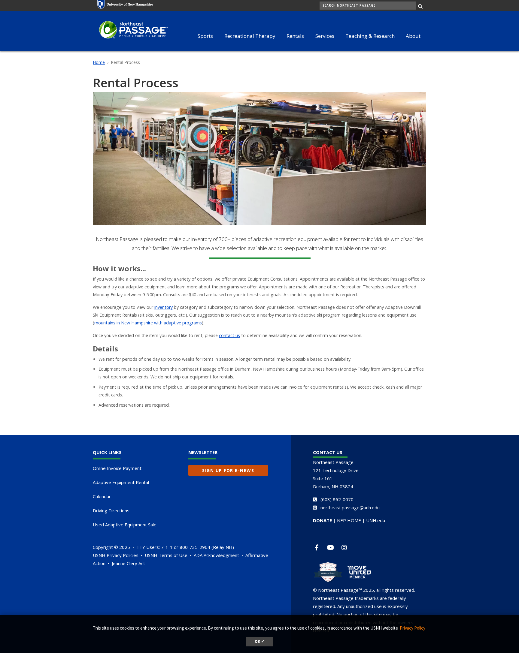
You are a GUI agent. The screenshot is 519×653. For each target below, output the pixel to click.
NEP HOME (349, 520)
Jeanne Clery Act (128, 563)
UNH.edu (375, 520)
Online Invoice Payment (117, 468)
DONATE (322, 520)
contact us (229, 335)
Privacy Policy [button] (412, 628)
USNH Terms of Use (166, 555)
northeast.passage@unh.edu (350, 507)
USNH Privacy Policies (115, 555)
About (413, 35)
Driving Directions (111, 510)
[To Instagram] (347, 547)
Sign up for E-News (228, 470)
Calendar (102, 496)
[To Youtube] (333, 547)
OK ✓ (260, 641)
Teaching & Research (370, 35)
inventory (163, 307)
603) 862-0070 (338, 499)
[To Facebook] (319, 547)
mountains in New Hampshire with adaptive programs (148, 323)
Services (324, 35)
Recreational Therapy (249, 35)
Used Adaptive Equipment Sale (124, 525)
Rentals (295, 35)
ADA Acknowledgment (216, 555)
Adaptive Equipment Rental (121, 482)
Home (99, 62)
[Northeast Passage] (130, 30)
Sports (205, 35)
